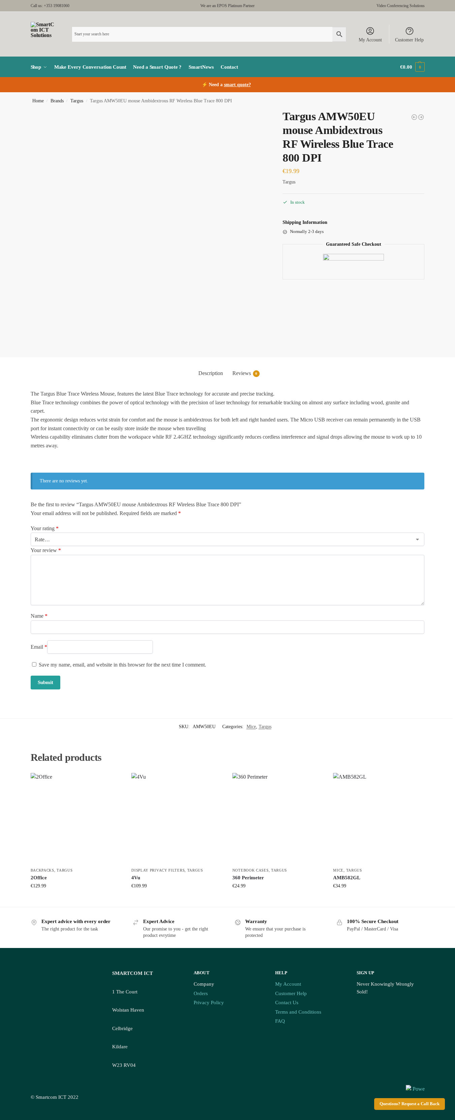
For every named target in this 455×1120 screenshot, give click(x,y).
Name (39, 616)
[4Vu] (176, 818)
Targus (76, 100)
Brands (57, 100)
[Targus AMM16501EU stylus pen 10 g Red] (414, 117)
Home (38, 100)
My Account (370, 39)
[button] (412, 67)
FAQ (280, 1021)
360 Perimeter (248, 877)
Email (39, 647)
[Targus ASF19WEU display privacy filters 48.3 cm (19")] (421, 117)
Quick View (76, 900)
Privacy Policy (209, 1002)
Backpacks (42, 870)
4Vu (135, 877)
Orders (201, 993)
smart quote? (237, 84)
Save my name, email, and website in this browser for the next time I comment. (122, 665)
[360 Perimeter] (277, 818)
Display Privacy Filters (158, 870)
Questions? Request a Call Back (410, 1103)
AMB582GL (346, 877)
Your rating (45, 528)
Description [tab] (210, 373)
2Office (39, 877)
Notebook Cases (250, 870)
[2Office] (76, 818)
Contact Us (286, 1002)
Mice (251, 726)
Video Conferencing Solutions (401, 5)
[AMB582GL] (378, 818)
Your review (46, 550)
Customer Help (409, 39)
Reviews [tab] (244, 373)
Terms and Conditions (298, 1012)
